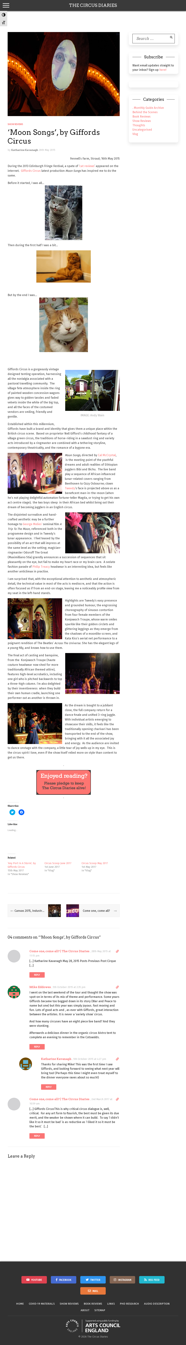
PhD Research (129, 1303)
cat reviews (86, 166)
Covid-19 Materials (42, 1303)
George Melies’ (32, 524)
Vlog (135, 134)
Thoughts (138, 125)
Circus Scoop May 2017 (95, 863)
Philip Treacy (41, 566)
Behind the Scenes (145, 112)
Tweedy (70, 488)
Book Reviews (141, 116)
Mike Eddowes (40, 987)
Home (20, 1303)
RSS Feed (153, 1279)
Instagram (124, 1279)
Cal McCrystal (107, 455)
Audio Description (157, 1303)
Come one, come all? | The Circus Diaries (59, 951)
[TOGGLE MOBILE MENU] (6, 5)
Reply (37, 975)
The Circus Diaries (93, 5)
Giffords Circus (31, 170)
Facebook (65, 1279)
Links (111, 1303)
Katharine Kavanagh (24, 149)
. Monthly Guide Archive (148, 108)
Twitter (95, 1279)
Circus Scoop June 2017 (58, 863)
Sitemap (99, 1310)
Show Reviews (15, 124)
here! (162, 70)
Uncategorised (142, 129)
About (85, 1310)
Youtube (36, 1279)
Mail (95, 1291)
